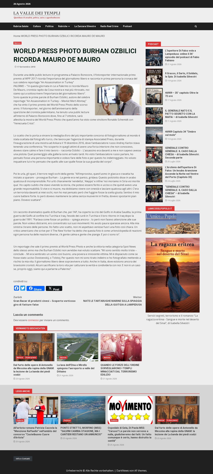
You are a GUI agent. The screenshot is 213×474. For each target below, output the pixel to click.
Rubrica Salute (20, 26)
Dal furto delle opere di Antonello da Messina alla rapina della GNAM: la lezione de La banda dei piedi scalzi (34, 347)
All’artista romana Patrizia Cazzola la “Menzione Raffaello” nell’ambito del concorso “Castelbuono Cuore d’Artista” (35, 410)
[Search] (196, 26)
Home (16, 36)
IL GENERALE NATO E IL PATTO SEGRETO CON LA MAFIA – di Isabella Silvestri (154, 115)
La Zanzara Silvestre (85, 26)
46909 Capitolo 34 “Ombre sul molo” (154, 135)
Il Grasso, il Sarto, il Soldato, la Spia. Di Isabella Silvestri (154, 77)
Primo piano (31, 357)
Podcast (127, 26)
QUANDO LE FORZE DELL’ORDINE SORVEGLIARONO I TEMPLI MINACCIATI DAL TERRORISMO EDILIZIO (121, 347)
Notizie (17, 43)
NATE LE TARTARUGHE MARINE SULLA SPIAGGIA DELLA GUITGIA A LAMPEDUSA (112, 300)
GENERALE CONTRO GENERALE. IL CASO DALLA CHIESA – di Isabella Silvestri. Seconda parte (154, 154)
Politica (49, 26)
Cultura (37, 26)
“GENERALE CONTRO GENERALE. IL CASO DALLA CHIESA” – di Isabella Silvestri (154, 193)
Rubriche (62, 26)
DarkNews (122, 470)
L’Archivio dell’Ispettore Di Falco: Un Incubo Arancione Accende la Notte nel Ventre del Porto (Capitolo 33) (154, 174)
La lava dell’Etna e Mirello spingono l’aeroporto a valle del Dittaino (77, 347)
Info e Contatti (23, 458)
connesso (33, 320)
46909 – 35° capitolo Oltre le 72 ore (154, 96)
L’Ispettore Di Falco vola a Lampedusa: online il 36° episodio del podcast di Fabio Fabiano (154, 57)
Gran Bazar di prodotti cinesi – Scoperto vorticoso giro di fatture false (44, 300)
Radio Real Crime (109, 26)
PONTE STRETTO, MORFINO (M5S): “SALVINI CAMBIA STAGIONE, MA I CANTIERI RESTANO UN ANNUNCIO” (83, 410)
